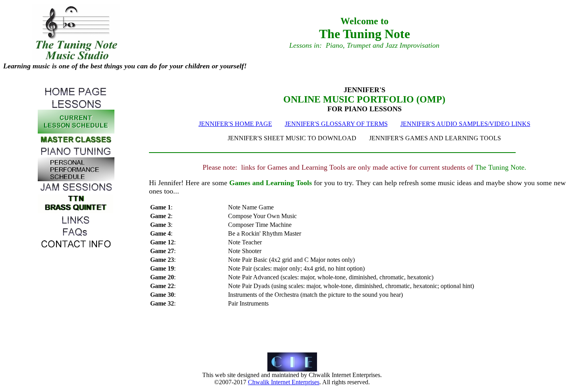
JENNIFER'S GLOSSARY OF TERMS (336, 123)
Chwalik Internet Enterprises (283, 382)
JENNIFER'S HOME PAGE (235, 123)
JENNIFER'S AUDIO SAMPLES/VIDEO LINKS (465, 123)
